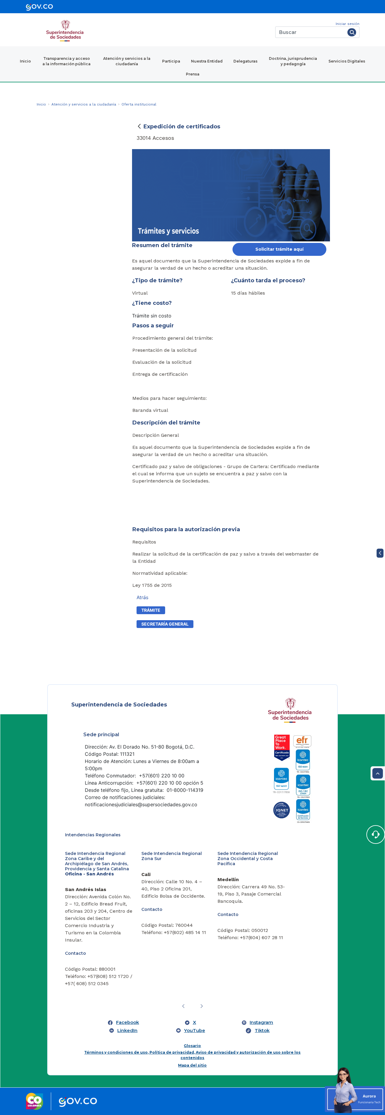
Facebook (127, 1022)
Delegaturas (245, 61)
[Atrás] (139, 126)
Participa (171, 61)
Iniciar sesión (347, 24)
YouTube (194, 1030)
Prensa (192, 74)
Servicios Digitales (346, 61)
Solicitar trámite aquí (279, 249)
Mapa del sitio (192, 1065)
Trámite (150, 610)
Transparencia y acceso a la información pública (66, 61)
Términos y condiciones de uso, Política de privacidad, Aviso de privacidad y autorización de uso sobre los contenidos (192, 1055)
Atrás (142, 597)
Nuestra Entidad (207, 61)
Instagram (261, 1022)
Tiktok (262, 1030)
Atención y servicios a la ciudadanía (126, 61)
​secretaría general (165, 623)
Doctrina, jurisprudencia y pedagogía (293, 61)
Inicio (25, 61)
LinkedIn (127, 1030)
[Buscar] (351, 32)
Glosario (192, 1045)
